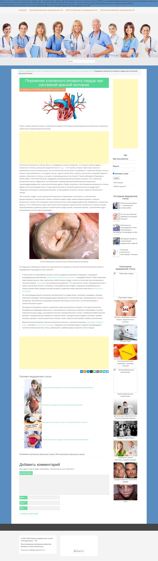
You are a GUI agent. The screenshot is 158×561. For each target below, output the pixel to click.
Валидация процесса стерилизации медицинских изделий (129, 241)
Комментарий (26, 473)
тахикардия (41, 283)
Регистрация (118, 182)
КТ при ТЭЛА (125, 341)
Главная (22, 10)
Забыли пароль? (120, 186)
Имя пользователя (120, 159)
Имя (22, 497)
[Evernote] (94, 371)
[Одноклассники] (84, 371)
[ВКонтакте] (81, 371)
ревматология (73, 454)
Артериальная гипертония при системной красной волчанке (64, 422)
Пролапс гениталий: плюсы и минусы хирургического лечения (125, 319)
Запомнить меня (121, 174)
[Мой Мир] (88, 371)
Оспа (125, 501)
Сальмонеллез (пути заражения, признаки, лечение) (125, 363)
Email (22, 503)
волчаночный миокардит (44, 325)
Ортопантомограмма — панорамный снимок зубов (129, 205)
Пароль (116, 166)
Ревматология (44, 454)
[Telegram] (107, 371)
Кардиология (34, 454)
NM (49, 89)
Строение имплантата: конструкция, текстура (129, 252)
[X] (91, 371)
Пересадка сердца (125, 297)
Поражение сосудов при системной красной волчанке (62, 405)
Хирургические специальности (81, 10)
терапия (82, 454)
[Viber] (97, 371)
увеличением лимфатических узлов (60, 277)
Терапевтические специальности (46, 10)
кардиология (64, 454)
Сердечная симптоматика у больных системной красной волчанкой (67, 387)
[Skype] (104, 371)
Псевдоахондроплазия (125, 438)
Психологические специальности (117, 10)
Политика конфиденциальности (33, 550)
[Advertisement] (64, 147)
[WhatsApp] (101, 371)
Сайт (22, 508)
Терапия (52, 454)
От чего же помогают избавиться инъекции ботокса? (129, 216)
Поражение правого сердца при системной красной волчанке (65, 439)
